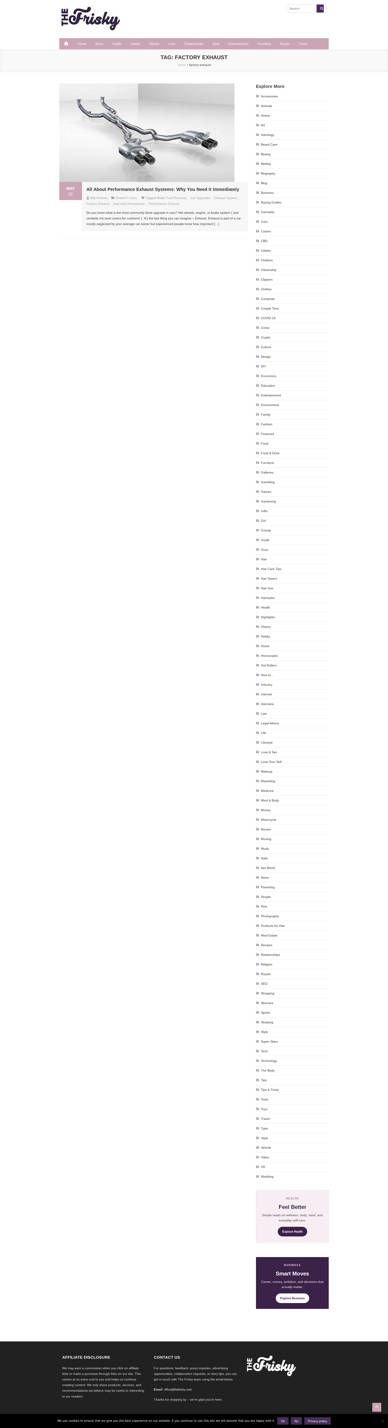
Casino (266, 231)
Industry (266, 684)
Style (215, 44)
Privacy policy (317, 1421)
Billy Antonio (98, 198)
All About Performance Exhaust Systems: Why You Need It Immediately (162, 189)
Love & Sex (269, 752)
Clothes (266, 289)
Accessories (269, 96)
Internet (266, 694)
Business (267, 192)
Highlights (268, 617)
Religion (266, 964)
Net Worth (268, 868)
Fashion (266, 424)
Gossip (266, 530)
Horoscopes (269, 655)
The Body (268, 1070)
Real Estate (269, 935)
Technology (269, 1061)
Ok (283, 1421)
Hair (264, 559)
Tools (264, 1099)
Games (266, 491)
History (266, 627)
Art (263, 125)
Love (171, 44)
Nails (264, 858)
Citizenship (268, 270)
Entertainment (238, 44)
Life (263, 733)
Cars (133, 198)
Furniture (267, 463)
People (266, 897)
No (296, 1421)
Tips (264, 1080)
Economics (268, 376)
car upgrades (200, 198)
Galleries (267, 472)
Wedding (267, 1176)
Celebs (135, 44)
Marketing (268, 781)
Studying (267, 1022)
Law (264, 713)
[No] (382, 1421)
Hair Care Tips (271, 569)
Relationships (193, 44)
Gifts (264, 511)
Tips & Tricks (270, 1090)
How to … (268, 675)
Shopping (267, 993)
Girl (263, 520)
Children (267, 260)
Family (265, 414)
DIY (263, 366)
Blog (264, 183)
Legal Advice (270, 723)
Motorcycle (268, 819)
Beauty (266, 154)
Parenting (264, 44)
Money (266, 810)
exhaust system (225, 198)
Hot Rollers (269, 665)
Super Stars (269, 1041)
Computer (268, 299)
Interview (267, 704)
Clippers (267, 279)
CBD (264, 241)
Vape (264, 1138)
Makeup (266, 771)
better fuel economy (172, 198)
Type (264, 1128)
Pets (264, 906)
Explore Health (292, 1231)
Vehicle (266, 1147)
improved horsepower (129, 203)
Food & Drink (270, 453)
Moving (266, 839)
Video (265, 1157)
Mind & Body (270, 800)
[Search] (320, 8)
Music (265, 848)
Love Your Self (271, 762)
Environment (270, 405)
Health (116, 44)
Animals (266, 106)
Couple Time (270, 308)
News (99, 44)
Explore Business (292, 1298)
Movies (154, 44)
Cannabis (267, 212)
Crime (265, 328)
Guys (264, 549)
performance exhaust (163, 203)
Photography (270, 916)
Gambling (268, 482)
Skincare (267, 1003)
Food (264, 443)
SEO (264, 983)
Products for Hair (273, 926)
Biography (268, 173)
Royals (285, 44)
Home (82, 44)
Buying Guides (271, 202)
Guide (265, 540)
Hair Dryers (269, 578)
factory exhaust (98, 203)
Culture (266, 347)
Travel (303, 44)
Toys (264, 1109)
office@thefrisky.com (178, 1389)
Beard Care (269, 144)
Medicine (267, 791)
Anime (265, 115)
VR (263, 1167)
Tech (264, 1051)
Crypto (265, 337)
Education (268, 385)
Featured (267, 434)
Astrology (267, 135)
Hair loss (267, 588)
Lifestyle (267, 742)
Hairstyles (268, 598)
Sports (265, 1012)
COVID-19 (268, 318)
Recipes (266, 945)
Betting (266, 164)
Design (266, 356)
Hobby (265, 636)
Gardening (268, 501)
